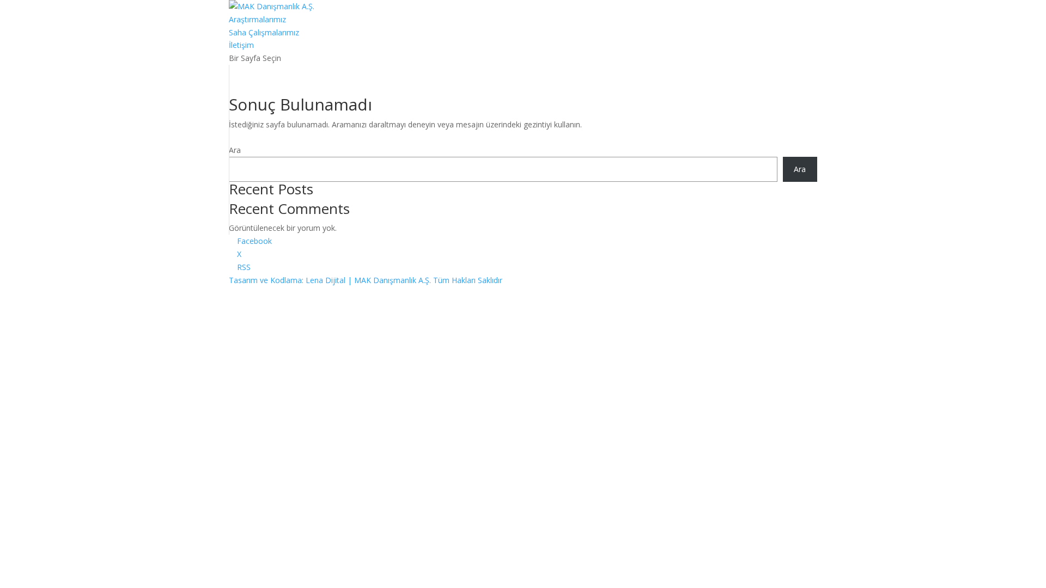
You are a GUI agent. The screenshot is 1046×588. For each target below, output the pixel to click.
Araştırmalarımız (257, 19)
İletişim (241, 45)
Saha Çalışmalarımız (264, 32)
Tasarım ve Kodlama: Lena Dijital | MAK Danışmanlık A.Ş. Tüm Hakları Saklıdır (365, 280)
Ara (235, 150)
